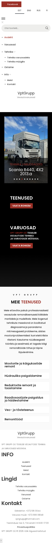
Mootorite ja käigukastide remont (23, 364)
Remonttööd (14, 419)
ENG (29, 10)
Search (47, 28)
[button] (14, 179)
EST (19, 10)
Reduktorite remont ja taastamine (20, 386)
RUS (38, 10)
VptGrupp (26, 93)
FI (47, 10)
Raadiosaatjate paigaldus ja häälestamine (24, 399)
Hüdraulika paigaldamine (23, 376)
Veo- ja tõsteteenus (19, 410)
